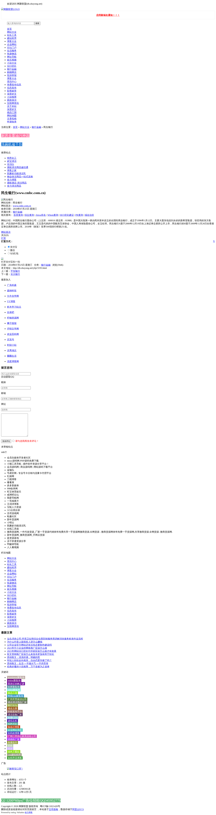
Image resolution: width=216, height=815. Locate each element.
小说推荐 (11, 97)
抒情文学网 (13, 328)
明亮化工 (11, 158)
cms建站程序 (14, 754)
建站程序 (11, 38)
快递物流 (11, 53)
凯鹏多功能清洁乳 (16, 173)
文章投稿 (11, 118)
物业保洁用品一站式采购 (20, 176)
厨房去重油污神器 (15, 136)
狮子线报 (11, 323)
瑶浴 (10, 748)
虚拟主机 (12, 720)
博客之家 (11, 170)
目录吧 (10, 312)
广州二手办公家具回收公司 (22, 736)
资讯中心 (11, 81)
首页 (9, 29)
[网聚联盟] (10, 9)
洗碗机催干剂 (11, 144)
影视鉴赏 (11, 91)
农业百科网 (13, 334)
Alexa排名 (41, 215)
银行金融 (11, 69)
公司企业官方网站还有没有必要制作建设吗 (29, 645)
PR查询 (79, 215)
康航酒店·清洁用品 (17, 183)
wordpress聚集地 (16, 677)
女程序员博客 (15, 758)
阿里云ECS (78, 809)
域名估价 (89, 215)
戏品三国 (11, 112)
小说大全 (11, 63)
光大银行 (15, 274)
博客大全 (11, 41)
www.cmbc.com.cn (22, 205)
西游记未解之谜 (16, 683)
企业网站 (11, 44)
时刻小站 (11, 345)
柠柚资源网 (13, 318)
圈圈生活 (11, 356)
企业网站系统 (15, 730)
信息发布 (11, 87)
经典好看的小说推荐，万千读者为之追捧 (28, 666)
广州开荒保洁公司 (17, 699)
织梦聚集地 (14, 686)
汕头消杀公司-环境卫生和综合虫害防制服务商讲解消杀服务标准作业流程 (45, 638)
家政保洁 (11, 100)
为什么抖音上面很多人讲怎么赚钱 (24, 642)
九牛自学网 (13, 296)
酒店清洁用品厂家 (17, 702)
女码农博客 (14, 733)
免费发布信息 (14, 84)
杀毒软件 (12, 742)
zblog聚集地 (14, 690)
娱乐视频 (11, 60)
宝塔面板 (53, 809)
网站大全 (11, 32)
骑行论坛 (12, 705)
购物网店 (11, 72)
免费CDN (13, 717)
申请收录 (11, 121)
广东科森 (11, 285)
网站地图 (11, 115)
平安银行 (15, 271)
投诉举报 (11, 75)
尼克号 (10, 339)
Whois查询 (52, 215)
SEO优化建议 (67, 215)
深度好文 (11, 94)
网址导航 (11, 57)
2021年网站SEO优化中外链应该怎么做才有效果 (31, 651)
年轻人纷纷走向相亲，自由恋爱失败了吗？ (29, 660)
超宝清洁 (11, 161)
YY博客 (11, 301)
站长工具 (11, 35)
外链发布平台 (15, 711)
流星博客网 (13, 361)
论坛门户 (11, 47)
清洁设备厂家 (15, 714)
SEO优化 (11, 66)
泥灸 (10, 745)
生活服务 (11, 50)
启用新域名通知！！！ (108, 15)
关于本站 (11, 106)
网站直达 (6, 232)
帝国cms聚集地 (15, 696)
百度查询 (18, 215)
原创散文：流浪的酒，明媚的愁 (23, 657)
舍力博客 (11, 179)
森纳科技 (11, 290)
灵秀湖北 (11, 350)
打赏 (3, 238)
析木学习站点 (14, 307)
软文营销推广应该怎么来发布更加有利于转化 (30, 654)
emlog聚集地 (14, 680)
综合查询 (29, 215)
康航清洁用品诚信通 (17, 167)
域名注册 (12, 708)
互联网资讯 (13, 103)
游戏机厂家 (14, 739)
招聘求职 (12, 724)
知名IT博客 (13, 727)
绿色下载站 (14, 751)
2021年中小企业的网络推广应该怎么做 (27, 648)
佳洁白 (10, 164)
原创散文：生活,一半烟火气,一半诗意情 (27, 663)
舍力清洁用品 (14, 186)
